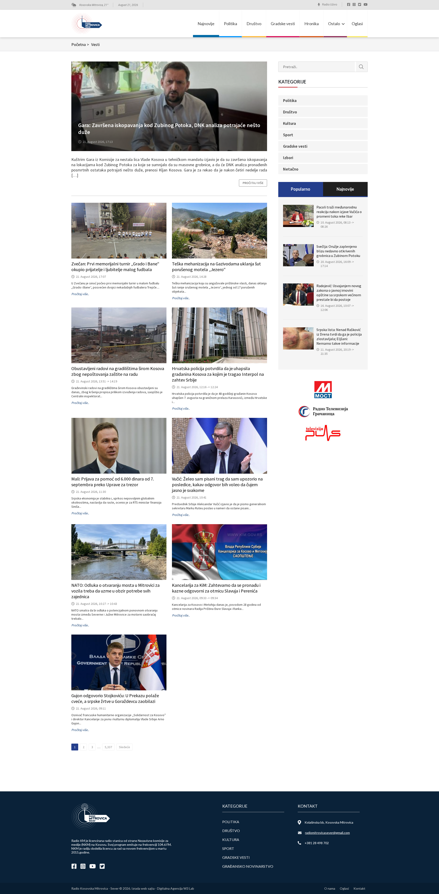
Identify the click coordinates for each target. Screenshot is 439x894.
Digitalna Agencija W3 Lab (175, 888)
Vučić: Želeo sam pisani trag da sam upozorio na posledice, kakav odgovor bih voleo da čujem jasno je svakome (217, 484)
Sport (288, 134)
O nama (329, 888)
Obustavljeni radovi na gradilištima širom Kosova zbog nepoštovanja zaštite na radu (117, 371)
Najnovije (206, 23)
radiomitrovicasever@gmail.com (327, 833)
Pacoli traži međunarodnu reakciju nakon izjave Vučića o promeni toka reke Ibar (339, 212)
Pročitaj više (253, 183)
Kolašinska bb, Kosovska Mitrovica (329, 822)
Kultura (289, 123)
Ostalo (334, 23)
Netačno (290, 169)
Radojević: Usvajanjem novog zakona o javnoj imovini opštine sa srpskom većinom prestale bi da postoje (338, 292)
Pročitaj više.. (80, 294)
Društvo (253, 23)
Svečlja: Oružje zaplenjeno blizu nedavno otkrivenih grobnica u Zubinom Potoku (338, 251)
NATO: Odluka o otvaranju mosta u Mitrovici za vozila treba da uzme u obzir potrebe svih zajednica (115, 590)
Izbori (288, 157)
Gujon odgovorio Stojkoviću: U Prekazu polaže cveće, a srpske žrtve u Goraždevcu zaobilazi (115, 698)
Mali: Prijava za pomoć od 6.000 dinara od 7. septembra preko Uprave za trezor (112, 481)
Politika (230, 23)
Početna (80, 44)
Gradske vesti (283, 23)
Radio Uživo (329, 4)
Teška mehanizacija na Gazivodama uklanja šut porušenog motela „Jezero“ (216, 266)
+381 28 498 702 (317, 843)
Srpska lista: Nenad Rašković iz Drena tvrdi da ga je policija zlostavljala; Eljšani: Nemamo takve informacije (339, 336)
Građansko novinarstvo (247, 866)
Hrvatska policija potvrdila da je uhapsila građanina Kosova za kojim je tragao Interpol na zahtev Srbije (218, 374)
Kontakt (359, 888)
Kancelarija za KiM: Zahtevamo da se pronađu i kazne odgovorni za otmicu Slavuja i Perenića (216, 588)
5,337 (108, 747)
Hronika (311, 23)
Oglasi (357, 23)
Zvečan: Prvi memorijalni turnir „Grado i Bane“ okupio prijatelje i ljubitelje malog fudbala (115, 266)
